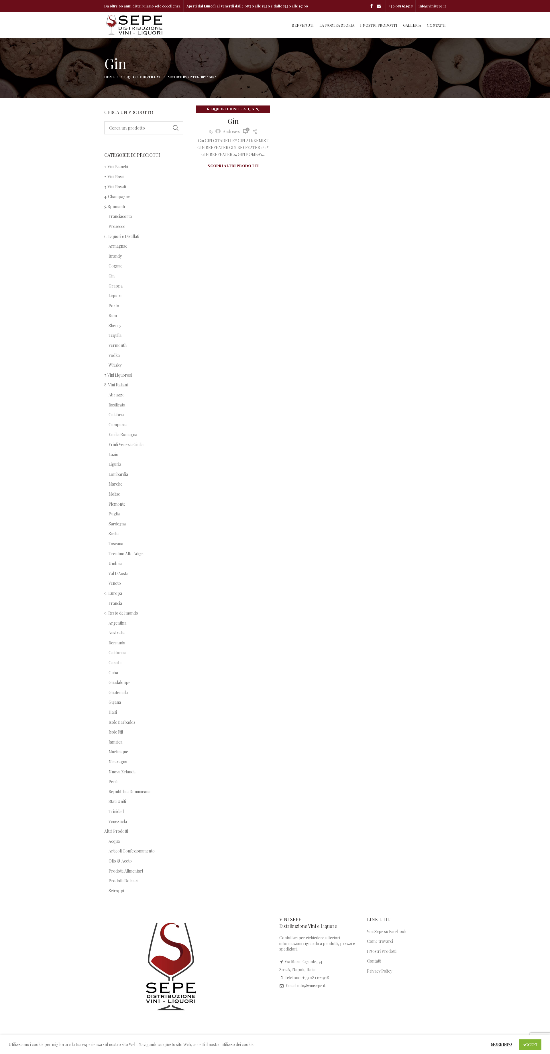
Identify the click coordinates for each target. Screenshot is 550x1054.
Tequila (115, 335)
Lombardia (118, 474)
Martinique (118, 751)
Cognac (115, 266)
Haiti (113, 712)
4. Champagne (117, 196)
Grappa (116, 286)
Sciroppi (116, 890)
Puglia (114, 514)
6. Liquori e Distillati (141, 77)
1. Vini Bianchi (116, 166)
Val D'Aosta (118, 573)
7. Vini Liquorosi (118, 375)
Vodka (114, 355)
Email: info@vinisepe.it (305, 985)
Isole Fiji (116, 732)
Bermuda (117, 643)
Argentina (117, 623)
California (117, 652)
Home (109, 77)
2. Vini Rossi (114, 176)
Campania (118, 424)
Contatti (374, 961)
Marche (115, 484)
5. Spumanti (114, 206)
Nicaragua (118, 761)
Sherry (115, 325)
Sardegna (117, 524)
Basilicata (117, 405)
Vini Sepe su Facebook (386, 931)
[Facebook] (371, 6)
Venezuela (118, 821)
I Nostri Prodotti (381, 951)
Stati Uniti (117, 801)
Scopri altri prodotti (233, 165)
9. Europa (113, 593)
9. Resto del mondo (121, 613)
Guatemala (118, 692)
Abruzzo (117, 395)
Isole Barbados (122, 722)
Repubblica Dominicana (129, 791)
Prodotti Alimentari (126, 871)
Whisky (115, 365)
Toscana (116, 543)
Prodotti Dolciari (123, 880)
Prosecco (117, 226)
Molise (114, 494)
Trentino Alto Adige (126, 553)
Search (175, 127)
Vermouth (118, 345)
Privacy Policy (379, 971)
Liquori (115, 295)
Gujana (115, 702)
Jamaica (115, 742)
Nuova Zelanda (122, 772)
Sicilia (114, 533)
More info (501, 1044)
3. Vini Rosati (115, 186)
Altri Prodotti (116, 831)
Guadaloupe (119, 682)
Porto (114, 305)
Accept (530, 1044)
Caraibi (115, 662)
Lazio (113, 454)
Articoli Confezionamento (132, 851)
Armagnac (118, 246)
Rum (113, 315)
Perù (113, 781)
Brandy (115, 256)
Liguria (115, 464)
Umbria (115, 563)
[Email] (379, 6)
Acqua (114, 841)
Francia (115, 603)
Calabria (116, 414)
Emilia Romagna (123, 434)
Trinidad (116, 811)
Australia (117, 632)
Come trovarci (380, 941)
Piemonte (117, 504)
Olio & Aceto (120, 861)
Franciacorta (120, 216)
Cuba (113, 672)
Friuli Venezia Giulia (126, 444)
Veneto (115, 583)
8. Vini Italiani (116, 385)
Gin (255, 109)
